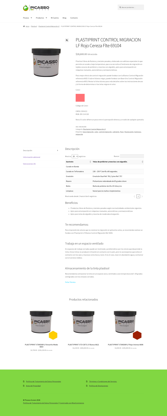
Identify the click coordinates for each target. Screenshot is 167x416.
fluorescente (128, 132)
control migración (105, 132)
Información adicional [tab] (31, 157)
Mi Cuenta (55, 18)
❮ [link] (134, 196)
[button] (67, 40)
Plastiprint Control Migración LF (49, 26)
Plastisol (34, 26)
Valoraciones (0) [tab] (29, 164)
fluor (122, 132)
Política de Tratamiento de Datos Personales (43, 381)
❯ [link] (142, 196)
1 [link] (138, 196)
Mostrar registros (75, 156)
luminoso (137, 132)
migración (79, 134)
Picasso (26, 18)
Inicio (27, 26)
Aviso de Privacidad (33, 386)
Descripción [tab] (27, 150)
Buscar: (116, 156)
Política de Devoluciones (98, 386)
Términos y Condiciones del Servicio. (103, 381)
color (96, 132)
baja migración (88, 132)
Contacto (74, 18)
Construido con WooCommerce (72, 403)
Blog (64, 18)
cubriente (115, 132)
